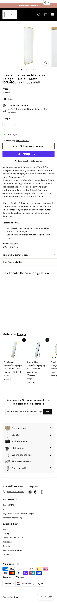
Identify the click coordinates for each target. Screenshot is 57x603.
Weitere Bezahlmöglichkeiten (28, 161)
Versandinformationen (15, 254)
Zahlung (5, 533)
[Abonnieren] (47, 411)
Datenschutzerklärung (12, 517)
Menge (6, 118)
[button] (46, 2)
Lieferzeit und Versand (12, 538)
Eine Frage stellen (12, 262)
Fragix (21, 334)
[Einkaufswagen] (45, 14)
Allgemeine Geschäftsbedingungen (18, 513)
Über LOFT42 (8, 505)
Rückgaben (7, 542)
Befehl (5, 529)
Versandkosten (22, 140)
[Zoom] (45, 62)
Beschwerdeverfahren (12, 550)
